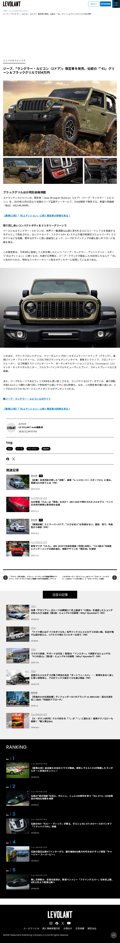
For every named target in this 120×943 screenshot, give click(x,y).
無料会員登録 (105, 4)
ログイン (93, 4)
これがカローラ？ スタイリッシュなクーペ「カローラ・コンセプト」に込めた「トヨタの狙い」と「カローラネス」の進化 (85, 577)
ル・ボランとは (31, 928)
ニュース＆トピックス (18, 11)
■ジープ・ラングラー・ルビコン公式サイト (27, 398)
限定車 (46, 448)
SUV (9, 448)
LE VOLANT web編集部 (31, 427)
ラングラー (33, 448)
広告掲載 (79, 928)
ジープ (19, 448)
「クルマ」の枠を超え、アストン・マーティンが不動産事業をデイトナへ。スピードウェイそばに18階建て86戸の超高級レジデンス (33, 577)
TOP (5, 11)
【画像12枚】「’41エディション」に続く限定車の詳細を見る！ (37, 215)
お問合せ (67, 928)
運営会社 (92, 928)
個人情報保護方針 (51, 928)
